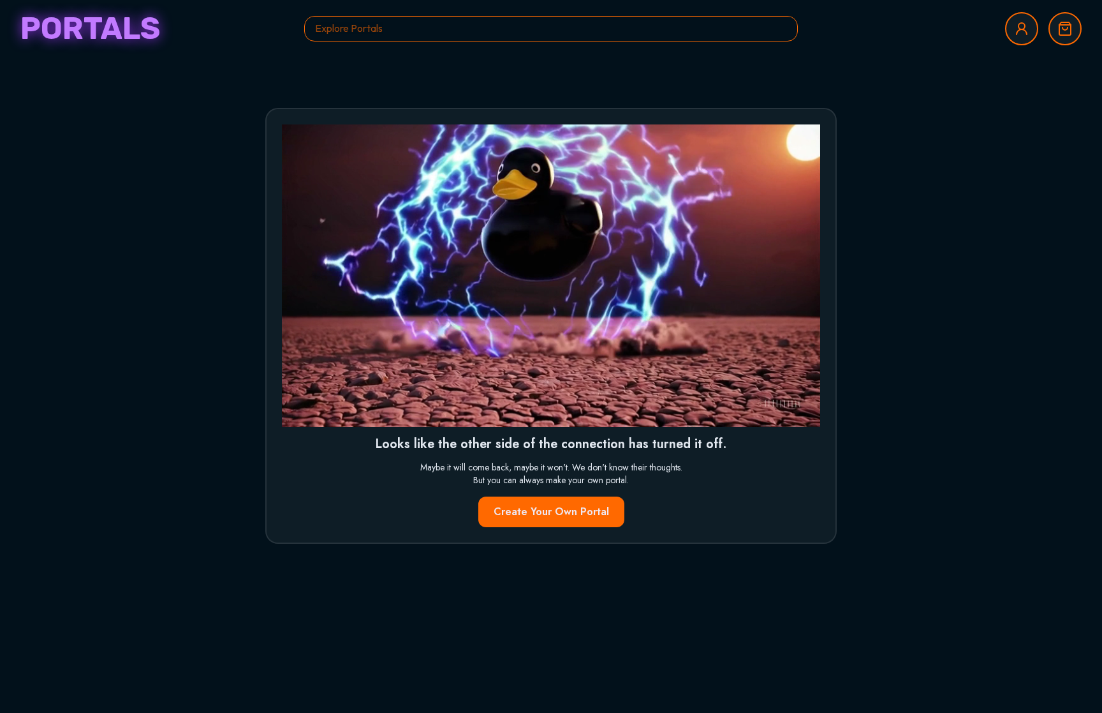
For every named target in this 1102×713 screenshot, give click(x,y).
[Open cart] (1065, 28)
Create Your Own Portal (551, 511)
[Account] (1021, 28)
